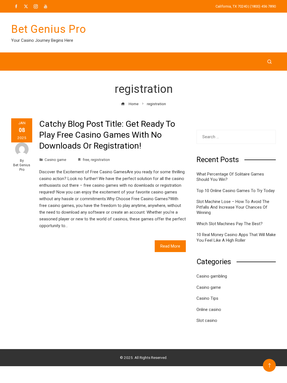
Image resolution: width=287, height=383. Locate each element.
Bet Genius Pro (48, 29)
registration (100, 159)
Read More (170, 246)
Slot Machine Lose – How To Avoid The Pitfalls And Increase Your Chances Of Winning (232, 207)
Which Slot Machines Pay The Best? (229, 223)
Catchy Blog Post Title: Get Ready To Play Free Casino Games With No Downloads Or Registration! (107, 135)
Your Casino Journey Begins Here (42, 40)
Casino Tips (207, 298)
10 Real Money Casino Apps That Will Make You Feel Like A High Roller (236, 237)
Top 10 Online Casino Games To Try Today (235, 190)
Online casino (208, 309)
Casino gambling (211, 276)
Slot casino (206, 320)
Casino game (55, 159)
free (86, 159)
